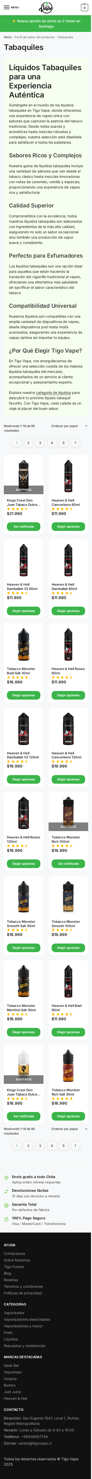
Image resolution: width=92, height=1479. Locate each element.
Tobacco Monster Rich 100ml (66, 839)
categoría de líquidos (53, 392)
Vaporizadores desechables (27, 1319)
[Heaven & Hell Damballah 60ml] (68, 560)
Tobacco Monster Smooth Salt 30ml (21, 923)
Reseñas (11, 1280)
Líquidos (11, 1339)
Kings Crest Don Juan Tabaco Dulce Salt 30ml (22, 1092)
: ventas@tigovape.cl (28, 1443)
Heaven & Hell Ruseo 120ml (23, 839)
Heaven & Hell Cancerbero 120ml (66, 755)
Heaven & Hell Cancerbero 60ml (66, 502)
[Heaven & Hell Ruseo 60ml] (68, 644)
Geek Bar (11, 1365)
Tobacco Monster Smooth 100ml (66, 923)
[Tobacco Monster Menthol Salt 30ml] (23, 981)
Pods (8, 1332)
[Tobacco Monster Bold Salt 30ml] (23, 644)
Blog (7, 1273)
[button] (84, 7)
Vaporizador (14, 1313)
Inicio (8, 37)
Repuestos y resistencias (24, 1345)
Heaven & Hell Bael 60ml (67, 1008)
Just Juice (12, 1392)
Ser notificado (24, 526)
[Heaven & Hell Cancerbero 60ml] (68, 476)
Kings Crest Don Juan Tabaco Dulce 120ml (22, 502)
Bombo (10, 1385)
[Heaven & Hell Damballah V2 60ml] (23, 560)
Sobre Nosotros (17, 1260)
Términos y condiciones (23, 1286)
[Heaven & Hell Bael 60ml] (68, 981)
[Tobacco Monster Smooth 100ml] (68, 897)
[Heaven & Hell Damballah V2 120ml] (23, 728)
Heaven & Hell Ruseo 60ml (68, 671)
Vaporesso (12, 1372)
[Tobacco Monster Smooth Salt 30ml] (23, 897)
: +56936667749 (26, 1436)
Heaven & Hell (15, 1398)
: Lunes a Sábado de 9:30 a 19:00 (39, 1430)
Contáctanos (14, 1253)
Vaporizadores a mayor (23, 1326)
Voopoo (10, 1378)
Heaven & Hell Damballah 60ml (64, 586)
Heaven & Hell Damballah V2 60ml (22, 586)
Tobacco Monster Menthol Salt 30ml (21, 1008)
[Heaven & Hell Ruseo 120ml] (23, 813)
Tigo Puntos (14, 1266)
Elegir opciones (68, 526)
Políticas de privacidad (23, 1293)
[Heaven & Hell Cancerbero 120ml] (68, 728)
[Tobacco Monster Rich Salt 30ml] (68, 1065)
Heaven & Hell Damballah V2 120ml (23, 755)
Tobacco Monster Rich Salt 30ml (66, 1092)
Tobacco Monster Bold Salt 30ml (21, 671)
